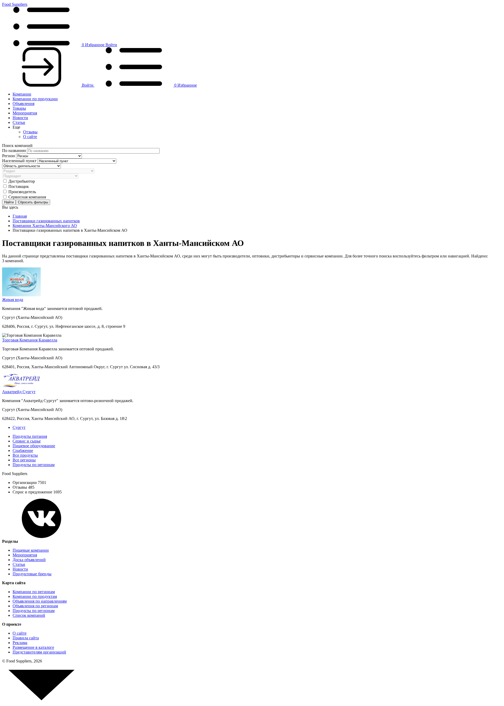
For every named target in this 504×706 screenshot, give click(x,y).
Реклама (20, 642)
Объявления (23, 103)
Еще (16, 127)
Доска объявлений (29, 559)
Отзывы (30, 132)
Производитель (22, 191)
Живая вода (12, 299)
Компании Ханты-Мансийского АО (45, 225)
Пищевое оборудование (34, 446)
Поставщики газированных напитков (46, 221)
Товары (19, 108)
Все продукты (25, 455)
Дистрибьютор (21, 181)
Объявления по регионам (35, 606)
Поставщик (18, 186)
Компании (22, 94)
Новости (20, 117)
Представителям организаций (39, 652)
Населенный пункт (20, 161)
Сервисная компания (27, 197)
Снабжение (23, 450)
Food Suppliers (14, 4)
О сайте (30, 136)
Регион (9, 156)
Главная (20, 216)
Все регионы (24, 460)
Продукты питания (30, 436)
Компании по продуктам (35, 596)
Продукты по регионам (34, 464)
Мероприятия (25, 113)
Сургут (19, 427)
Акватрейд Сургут (18, 391)
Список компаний (29, 615)
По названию (14, 150)
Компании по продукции (35, 99)
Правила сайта (26, 638)
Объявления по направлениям (40, 601)
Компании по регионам (34, 591)
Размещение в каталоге (33, 647)
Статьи (19, 122)
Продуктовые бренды (32, 574)
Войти (111, 45)
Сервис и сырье (27, 441)
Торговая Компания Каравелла (29, 340)
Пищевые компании (31, 550)
